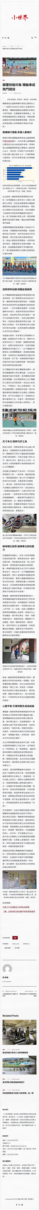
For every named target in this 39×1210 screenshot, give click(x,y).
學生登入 (31, 1199)
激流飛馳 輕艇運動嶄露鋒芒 (13, 1082)
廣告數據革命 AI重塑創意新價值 (28, 993)
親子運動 (17, 948)
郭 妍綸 (4, 93)
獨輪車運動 (8, 948)
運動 (3, 80)
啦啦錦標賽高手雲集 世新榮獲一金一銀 (18, 1093)
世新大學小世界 (22, 1199)
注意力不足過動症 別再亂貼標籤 (16, 907)
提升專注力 (26, 944)
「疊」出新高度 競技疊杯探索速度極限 (18, 911)
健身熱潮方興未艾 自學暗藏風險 (15, 1052)
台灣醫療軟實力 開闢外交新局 (10, 993)
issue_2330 (15, 944)
